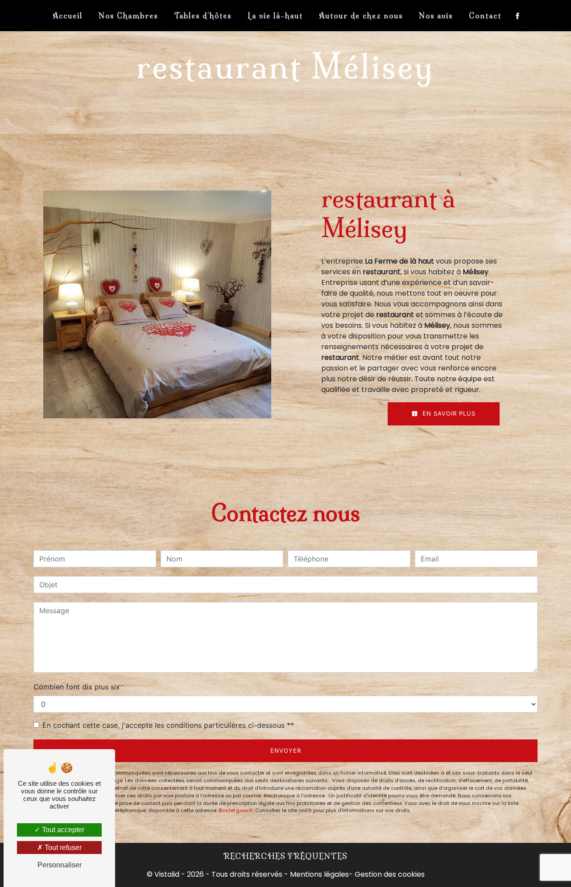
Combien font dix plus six (76, 686)
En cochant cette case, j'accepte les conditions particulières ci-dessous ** (168, 725)
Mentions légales (318, 874)
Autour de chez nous (361, 15)
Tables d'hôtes (203, 15)
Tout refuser (62, 847)
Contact (485, 15)
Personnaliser (59, 865)
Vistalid (166, 874)
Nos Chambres (128, 15)
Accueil (68, 15)
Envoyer (285, 750)
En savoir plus (448, 413)
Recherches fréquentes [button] (285, 856)
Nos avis (436, 15)
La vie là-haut (275, 15)
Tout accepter (62, 829)
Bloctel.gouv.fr (236, 810)
